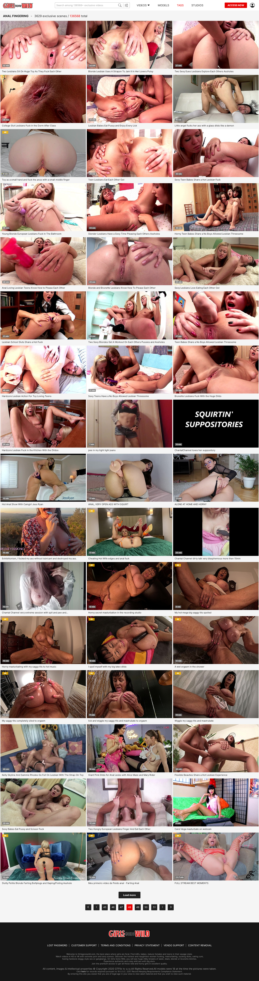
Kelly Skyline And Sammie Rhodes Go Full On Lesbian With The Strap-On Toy (42, 775)
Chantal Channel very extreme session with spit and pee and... (35, 612)
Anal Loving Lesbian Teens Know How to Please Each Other (33, 287)
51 (154, 907)
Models (163, 5)
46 (113, 907)
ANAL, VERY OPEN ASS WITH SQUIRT (108, 504)
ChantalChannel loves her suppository (195, 450)
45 (104, 907)
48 (129, 907)
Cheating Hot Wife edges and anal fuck (108, 558)
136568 (75, 16)
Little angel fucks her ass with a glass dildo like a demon (204, 125)
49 (137, 907)
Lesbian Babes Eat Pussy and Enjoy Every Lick (112, 125)
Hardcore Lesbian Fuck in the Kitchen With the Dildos (30, 450)
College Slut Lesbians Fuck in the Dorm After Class (29, 125)
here (83, 971)
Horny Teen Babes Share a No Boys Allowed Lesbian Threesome (209, 233)
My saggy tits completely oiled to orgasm (23, 720)
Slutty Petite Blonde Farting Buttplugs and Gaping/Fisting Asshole (37, 883)
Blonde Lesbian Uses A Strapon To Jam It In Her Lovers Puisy (120, 71)
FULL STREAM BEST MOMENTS (191, 883)
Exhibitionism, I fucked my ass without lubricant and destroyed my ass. (39, 558)
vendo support (174, 945)
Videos (142, 5)
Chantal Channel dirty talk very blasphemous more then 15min (208, 558)
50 (145, 907)
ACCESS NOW (236, 5)
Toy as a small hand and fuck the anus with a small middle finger (36, 179)
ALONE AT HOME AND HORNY (191, 504)
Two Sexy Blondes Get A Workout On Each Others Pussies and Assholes (126, 342)
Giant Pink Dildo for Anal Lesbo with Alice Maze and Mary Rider (121, 775)
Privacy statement (147, 945)
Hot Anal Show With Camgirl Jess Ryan (22, 504)
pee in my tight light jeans (102, 450)
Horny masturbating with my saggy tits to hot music (29, 666)
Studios (197, 5)
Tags (180, 5)
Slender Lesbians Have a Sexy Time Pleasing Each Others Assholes (124, 233)
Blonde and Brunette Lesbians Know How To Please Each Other (122, 287)
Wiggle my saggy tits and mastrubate (194, 720)
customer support (84, 945)
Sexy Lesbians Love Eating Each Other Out (197, 287)
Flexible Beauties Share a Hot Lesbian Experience (201, 775)
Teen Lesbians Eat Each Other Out (106, 179)
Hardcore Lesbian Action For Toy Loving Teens (26, 396)
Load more (129, 895)
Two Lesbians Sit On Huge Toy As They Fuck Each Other (31, 71)
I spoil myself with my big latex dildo (107, 666)
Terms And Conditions (116, 945)
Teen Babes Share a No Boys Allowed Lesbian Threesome (205, 342)
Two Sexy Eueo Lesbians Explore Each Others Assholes (204, 71)
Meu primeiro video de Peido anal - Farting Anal (113, 883)
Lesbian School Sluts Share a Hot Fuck (22, 342)
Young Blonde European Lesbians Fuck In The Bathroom (31, 233)
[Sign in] (253, 5)
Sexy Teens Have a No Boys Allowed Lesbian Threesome (118, 396)
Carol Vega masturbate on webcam (193, 829)
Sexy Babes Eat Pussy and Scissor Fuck (23, 829)
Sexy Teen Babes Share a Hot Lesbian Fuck (197, 179)
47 (121, 907)
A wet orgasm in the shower (189, 666)
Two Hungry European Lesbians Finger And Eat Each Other (119, 829)
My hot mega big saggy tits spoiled (193, 612)
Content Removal (200, 945)
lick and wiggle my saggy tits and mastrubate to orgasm (117, 720)
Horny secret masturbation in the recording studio (114, 612)
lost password (57, 945)
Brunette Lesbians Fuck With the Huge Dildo (198, 396)
